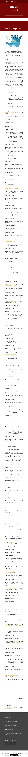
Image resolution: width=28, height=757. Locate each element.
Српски (6, 1)
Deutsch (12, 1)
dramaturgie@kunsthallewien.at (12, 188)
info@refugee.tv (13, 152)
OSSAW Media (9, 707)
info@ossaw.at (11, 724)
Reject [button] (16, 755)
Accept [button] (12, 755)
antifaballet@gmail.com (10, 241)
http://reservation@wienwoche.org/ (13, 625)
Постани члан (14, 14)
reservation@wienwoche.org (11, 112)
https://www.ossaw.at (13, 725)
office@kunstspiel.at (13, 256)
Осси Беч (14, 6)
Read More (20, 755)
